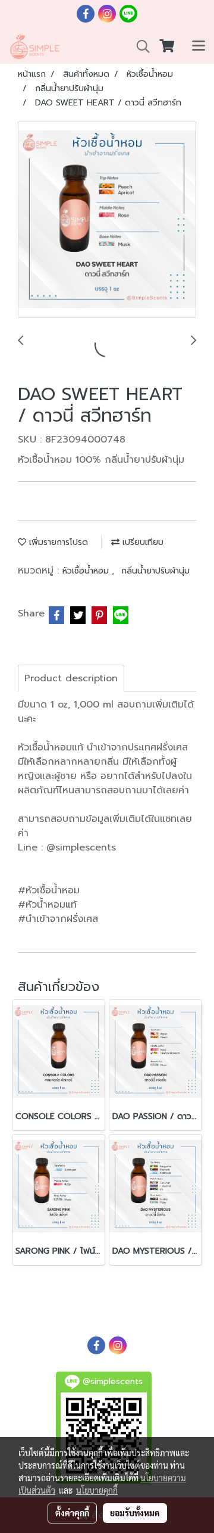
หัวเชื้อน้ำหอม (87, 571)
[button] (139, 46)
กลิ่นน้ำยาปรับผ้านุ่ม (155, 571)
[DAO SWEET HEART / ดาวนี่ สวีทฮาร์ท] (107, 220)
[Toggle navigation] (198, 46)
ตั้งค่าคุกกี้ (72, 1512)
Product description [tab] (71, 678)
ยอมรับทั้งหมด (135, 1512)
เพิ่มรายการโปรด (57, 542)
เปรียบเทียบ (141, 542)
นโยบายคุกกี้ (97, 1490)
